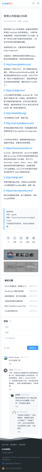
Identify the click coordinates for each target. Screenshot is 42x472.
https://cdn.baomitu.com (19, 190)
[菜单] (38, 3)
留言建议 (13, 445)
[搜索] (33, 3)
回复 (10, 364)
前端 (19, 21)
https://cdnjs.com (15, 90)
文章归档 (22, 445)
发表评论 (32, 348)
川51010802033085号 (13, 468)
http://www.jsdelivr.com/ (18, 64)
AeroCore (26, 457)
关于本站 (5, 445)
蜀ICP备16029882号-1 (13, 463)
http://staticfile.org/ (16, 113)
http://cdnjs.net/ (14, 177)
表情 (7, 348)
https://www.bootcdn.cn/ (19, 148)
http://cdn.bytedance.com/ (20, 123)
